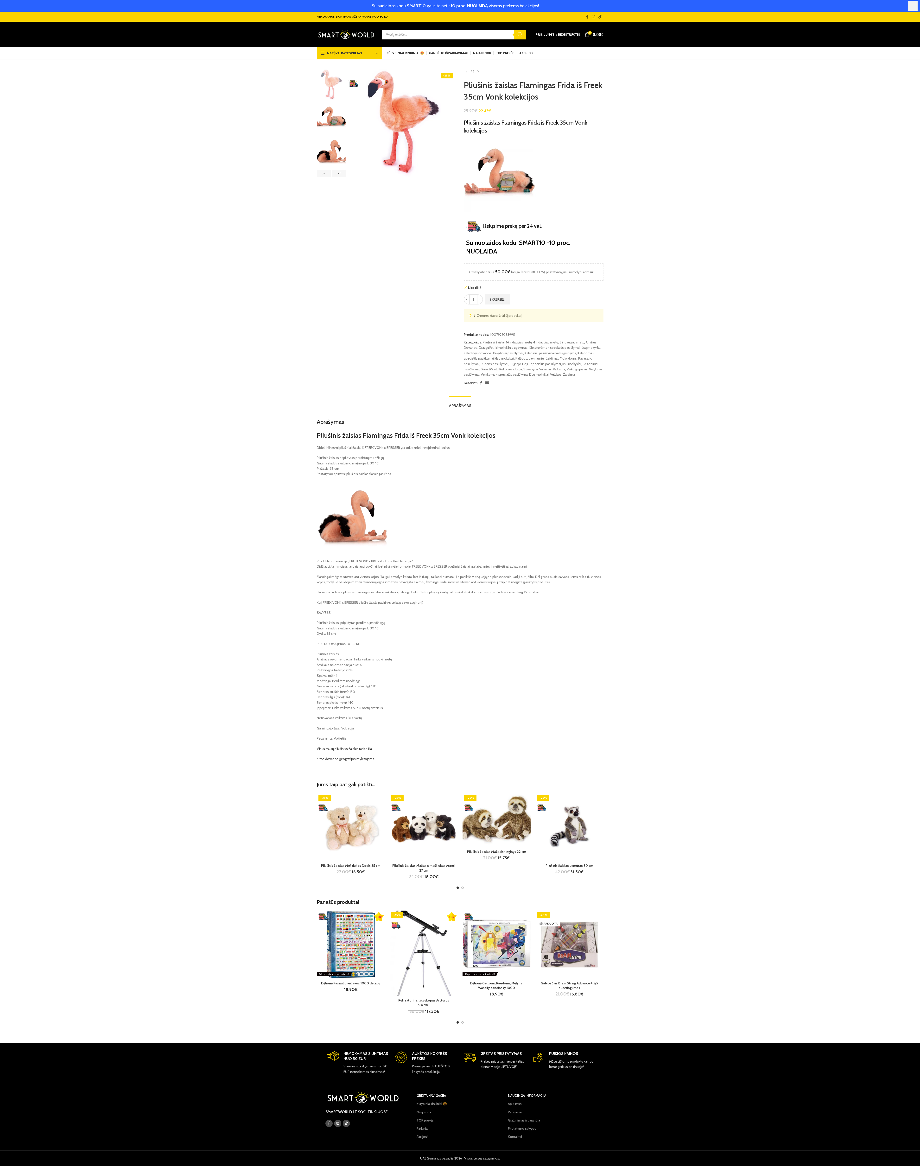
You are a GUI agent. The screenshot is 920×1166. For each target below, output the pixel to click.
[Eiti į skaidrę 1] (458, 888)
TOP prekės (425, 1120)
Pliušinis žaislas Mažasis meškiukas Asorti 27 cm (423, 868)
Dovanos (470, 347)
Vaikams (545, 369)
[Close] (913, 6)
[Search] (520, 34)
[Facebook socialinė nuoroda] (587, 16)
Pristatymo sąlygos (522, 1128)
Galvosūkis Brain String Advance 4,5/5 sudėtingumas (569, 985)
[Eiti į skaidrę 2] (462, 888)
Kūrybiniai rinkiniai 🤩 (432, 1104)
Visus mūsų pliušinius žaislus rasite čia (344, 749)
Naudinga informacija (527, 1095)
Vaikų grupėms (577, 369)
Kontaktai (515, 1136)
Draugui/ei (486, 347)
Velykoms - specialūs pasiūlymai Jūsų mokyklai (515, 374)
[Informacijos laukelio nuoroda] (357, 1062)
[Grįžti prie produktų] (472, 72)
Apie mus (515, 1104)
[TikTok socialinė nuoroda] (600, 16)
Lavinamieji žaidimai (543, 358)
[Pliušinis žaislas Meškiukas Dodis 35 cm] (351, 827)
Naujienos (424, 1112)
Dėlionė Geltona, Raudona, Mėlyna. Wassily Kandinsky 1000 (496, 985)
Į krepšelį (497, 299)
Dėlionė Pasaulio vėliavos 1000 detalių (350, 983)
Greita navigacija (431, 1095)
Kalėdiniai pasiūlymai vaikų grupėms (550, 353)
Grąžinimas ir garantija (524, 1120)
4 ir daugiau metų (545, 342)
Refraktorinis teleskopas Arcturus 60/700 (423, 1002)
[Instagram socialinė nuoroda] (593, 16)
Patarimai (515, 1112)
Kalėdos (521, 358)
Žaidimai (569, 374)
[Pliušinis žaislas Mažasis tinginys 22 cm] (497, 820)
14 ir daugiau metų (519, 342)
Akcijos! (422, 1136)
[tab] (460, 403)
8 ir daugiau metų (571, 342)
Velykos (556, 374)
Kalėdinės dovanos (478, 353)
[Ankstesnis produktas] (467, 72)
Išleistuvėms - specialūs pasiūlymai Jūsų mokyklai (564, 347)
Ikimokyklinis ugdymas (511, 347)
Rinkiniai (422, 1128)
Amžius (591, 342)
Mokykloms (568, 358)
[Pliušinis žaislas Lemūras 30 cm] (569, 827)
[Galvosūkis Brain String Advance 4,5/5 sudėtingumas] (569, 945)
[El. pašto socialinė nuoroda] (487, 383)
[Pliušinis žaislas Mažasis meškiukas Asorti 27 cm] (424, 827)
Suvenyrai (530, 369)
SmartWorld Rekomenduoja (501, 369)
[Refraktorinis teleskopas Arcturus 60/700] (424, 953)
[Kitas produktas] (478, 72)
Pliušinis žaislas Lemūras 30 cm (569, 865)
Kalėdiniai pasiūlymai (508, 353)
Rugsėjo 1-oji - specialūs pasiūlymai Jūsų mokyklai (545, 364)
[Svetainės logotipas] (346, 34)
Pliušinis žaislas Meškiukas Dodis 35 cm (350, 865)
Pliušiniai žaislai (494, 342)
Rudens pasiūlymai (494, 364)
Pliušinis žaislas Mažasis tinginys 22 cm (496, 851)
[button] (324, 173)
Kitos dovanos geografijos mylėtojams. (346, 759)
